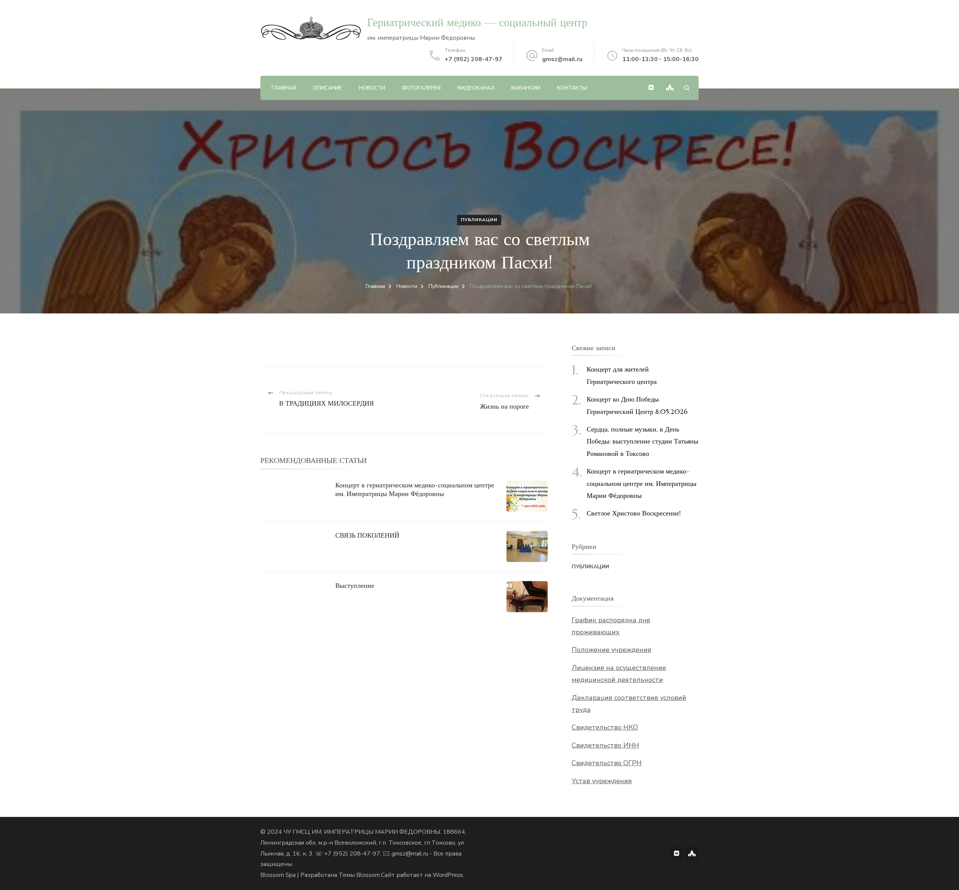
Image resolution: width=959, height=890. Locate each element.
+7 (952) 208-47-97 (473, 59)
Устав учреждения (602, 780)
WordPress (448, 875)
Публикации (479, 220)
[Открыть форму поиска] (686, 87)
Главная (284, 87)
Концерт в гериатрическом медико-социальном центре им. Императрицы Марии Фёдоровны (414, 489)
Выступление (354, 585)
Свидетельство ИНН (605, 745)
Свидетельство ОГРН (607, 762)
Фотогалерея (421, 87)
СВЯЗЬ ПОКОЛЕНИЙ (367, 535)
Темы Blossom (359, 875)
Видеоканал (475, 87)
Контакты (572, 87)
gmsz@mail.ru (562, 59)
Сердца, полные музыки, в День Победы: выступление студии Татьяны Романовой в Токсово (642, 441)
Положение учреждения (611, 649)
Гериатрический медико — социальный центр (477, 22)
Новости (372, 87)
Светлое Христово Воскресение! (634, 513)
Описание (327, 87)
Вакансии (525, 87)
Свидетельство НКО (605, 727)
